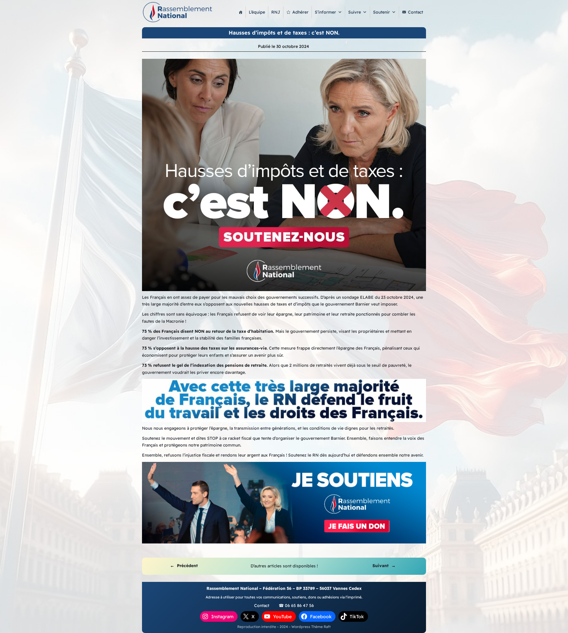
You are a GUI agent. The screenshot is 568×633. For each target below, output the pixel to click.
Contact (415, 12)
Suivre (354, 12)
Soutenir (381, 12)
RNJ (275, 12)
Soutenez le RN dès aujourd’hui (319, 455)
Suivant (380, 565)
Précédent (187, 565)
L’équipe (257, 12)
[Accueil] (240, 12)
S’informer (325, 12)
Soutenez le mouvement (166, 438)
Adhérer (300, 12)
